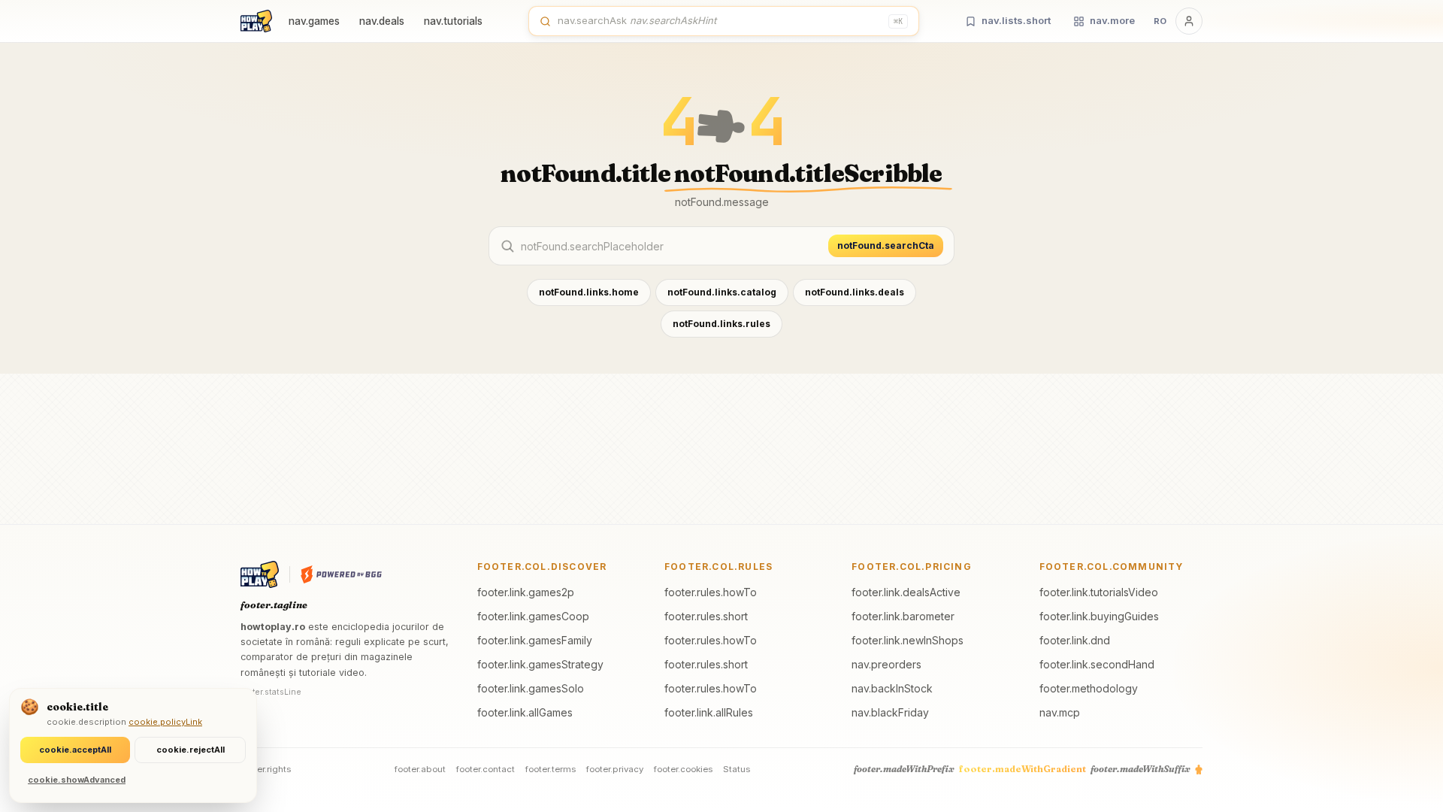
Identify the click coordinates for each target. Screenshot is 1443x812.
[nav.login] (1188, 21)
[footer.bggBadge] (341, 574)
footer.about (420, 769)
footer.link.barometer (903, 616)
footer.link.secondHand (1096, 664)
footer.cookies (683, 769)
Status (736, 769)
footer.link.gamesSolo (530, 688)
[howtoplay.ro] (256, 21)
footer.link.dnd (1074, 640)
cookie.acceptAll (75, 749)
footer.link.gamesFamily (534, 640)
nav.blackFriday (890, 712)
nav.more (1112, 20)
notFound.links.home (589, 292)
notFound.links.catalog (721, 292)
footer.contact (485, 769)
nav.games (314, 21)
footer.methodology (1088, 688)
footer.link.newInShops (908, 640)
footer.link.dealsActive (906, 592)
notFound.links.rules (721, 323)
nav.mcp (1059, 712)
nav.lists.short (1016, 20)
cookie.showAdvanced (77, 779)
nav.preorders (886, 664)
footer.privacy (614, 769)
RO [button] (1160, 21)
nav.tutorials (453, 21)
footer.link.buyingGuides (1099, 616)
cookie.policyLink (165, 722)
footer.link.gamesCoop (533, 616)
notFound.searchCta (885, 245)
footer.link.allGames (525, 712)
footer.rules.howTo (710, 592)
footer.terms (550, 769)
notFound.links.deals (854, 292)
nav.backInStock (892, 688)
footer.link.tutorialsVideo (1098, 592)
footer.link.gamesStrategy (540, 664)
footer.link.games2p (525, 592)
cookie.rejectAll (190, 749)
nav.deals (381, 21)
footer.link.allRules (708, 712)
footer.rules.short (706, 616)
